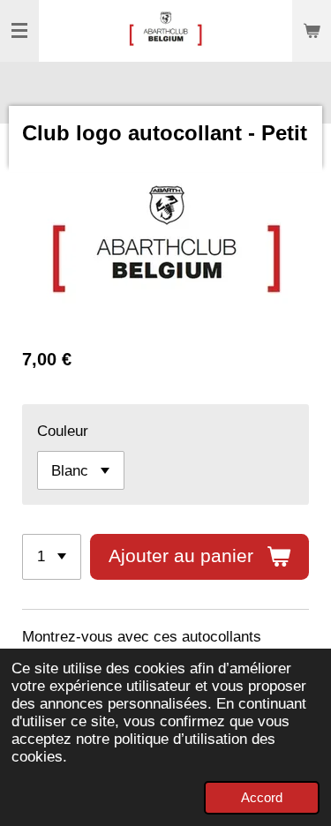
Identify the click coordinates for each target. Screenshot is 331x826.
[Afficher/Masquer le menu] (19, 31)
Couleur (62, 431)
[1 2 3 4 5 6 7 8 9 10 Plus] (51, 557)
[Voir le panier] (311, 31)
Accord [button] (261, 797)
